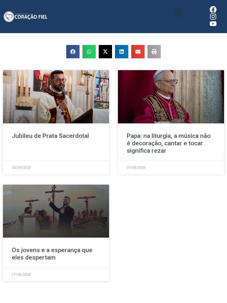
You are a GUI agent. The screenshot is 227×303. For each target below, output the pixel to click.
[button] (178, 12)
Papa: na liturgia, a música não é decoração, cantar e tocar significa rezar (168, 143)
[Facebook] (213, 9)
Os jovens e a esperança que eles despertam (52, 253)
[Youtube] (213, 23)
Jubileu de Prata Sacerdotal (50, 135)
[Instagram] (213, 16)
